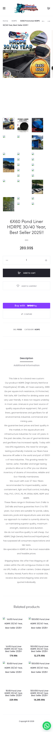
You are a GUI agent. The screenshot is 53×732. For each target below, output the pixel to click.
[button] (26, 314)
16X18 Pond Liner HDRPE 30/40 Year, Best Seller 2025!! (14, 693)
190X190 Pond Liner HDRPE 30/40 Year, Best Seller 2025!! (39, 649)
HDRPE (14, 21)
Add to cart (29, 273)
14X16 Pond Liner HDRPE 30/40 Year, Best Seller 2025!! (14, 649)
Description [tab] (26, 358)
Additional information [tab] (27, 365)
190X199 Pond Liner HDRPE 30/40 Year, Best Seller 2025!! (39, 693)
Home (5, 21)
